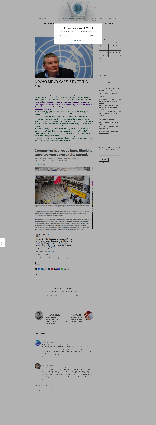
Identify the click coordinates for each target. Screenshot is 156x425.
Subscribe (94, 35)
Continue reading (78, 40)
